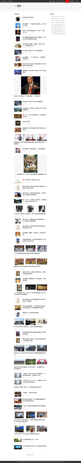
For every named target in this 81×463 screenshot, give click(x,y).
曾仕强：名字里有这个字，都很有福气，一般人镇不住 (27, 96)
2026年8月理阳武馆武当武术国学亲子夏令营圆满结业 (27, 253)
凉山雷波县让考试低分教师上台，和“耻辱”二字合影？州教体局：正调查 (59, 18)
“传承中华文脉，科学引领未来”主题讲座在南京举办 (26, 433)
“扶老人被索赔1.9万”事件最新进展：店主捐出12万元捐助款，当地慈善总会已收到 (59, 28)
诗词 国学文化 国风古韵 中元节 (32, 179)
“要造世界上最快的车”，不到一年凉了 (57, 16)
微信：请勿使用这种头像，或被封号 (57, 24)
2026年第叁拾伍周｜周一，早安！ (31, 439)
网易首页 (3, 1)
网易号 (24, 19)
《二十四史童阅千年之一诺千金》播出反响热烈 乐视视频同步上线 (30, 174)
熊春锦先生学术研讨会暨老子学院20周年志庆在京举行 (27, 266)
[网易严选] (58, 1)
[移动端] (50, 1)
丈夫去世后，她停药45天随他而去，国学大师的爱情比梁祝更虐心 (30, 213)
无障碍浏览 (10, 1)
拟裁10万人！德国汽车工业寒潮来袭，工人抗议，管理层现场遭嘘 (59, 22)
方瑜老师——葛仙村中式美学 (30, 392)
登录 (67, 1)
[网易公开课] (54, 1)
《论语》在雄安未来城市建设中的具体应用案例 (34, 405)
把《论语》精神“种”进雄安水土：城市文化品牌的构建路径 (28, 326)
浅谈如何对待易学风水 (28, 17)
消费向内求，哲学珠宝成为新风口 (31, 312)
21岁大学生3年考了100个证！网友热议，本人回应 (59, 20)
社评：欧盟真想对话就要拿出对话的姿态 (58, 33)
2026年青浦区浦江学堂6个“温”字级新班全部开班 (34, 446)
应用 (6, 1)
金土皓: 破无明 (26, 121)
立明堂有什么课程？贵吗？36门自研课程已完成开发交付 (28, 387)
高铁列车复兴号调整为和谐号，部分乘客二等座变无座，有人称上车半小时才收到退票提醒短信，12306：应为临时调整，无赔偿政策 (59, 26)
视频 (23, 118)
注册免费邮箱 (72, 1)
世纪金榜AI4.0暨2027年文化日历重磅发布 (33, 50)
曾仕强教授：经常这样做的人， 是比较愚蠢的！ (34, 148)
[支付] (61, 1)
